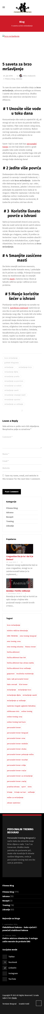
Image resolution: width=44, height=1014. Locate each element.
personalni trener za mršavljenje (20, 776)
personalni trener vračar (16, 771)
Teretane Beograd (9, 1004)
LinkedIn (12, 968)
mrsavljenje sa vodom (12, 386)
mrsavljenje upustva (12, 400)
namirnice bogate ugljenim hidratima (21, 706)
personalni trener (14, 728)
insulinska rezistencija (24, 674)
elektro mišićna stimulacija (17, 631)
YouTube (12, 979)
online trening (26, 711)
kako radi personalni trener (18, 679)
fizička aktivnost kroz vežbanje (19, 668)
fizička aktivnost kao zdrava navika (20, 663)
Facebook (12, 962)
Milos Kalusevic (29, 76)
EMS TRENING (12, 636)
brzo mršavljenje (11, 358)
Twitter (11, 957)
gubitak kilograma (11, 363)
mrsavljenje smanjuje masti (14, 395)
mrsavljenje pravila (11, 377)
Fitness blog (10, 79)
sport (23, 787)
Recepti (9, 517)
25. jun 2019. (8, 76)
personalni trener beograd (17, 733)
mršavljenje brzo (25, 367)
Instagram (13, 973)
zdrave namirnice (13, 803)
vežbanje (31, 792)
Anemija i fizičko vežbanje (18, 591)
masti (12, 279)
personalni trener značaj (16, 781)
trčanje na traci (20, 792)
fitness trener (30, 647)
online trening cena (14, 717)
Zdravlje (10, 526)
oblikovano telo (13, 711)
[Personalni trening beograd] (22, 7)
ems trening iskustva (15, 647)
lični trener (23, 684)
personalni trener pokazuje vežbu (20, 754)
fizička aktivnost (13, 652)
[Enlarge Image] (22, 44)
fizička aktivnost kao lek (16, 658)
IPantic (14, 998)
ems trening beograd (28, 636)
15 (22, 562)
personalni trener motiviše (17, 744)
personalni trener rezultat (17, 760)
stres (30, 787)
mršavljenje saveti (11, 390)
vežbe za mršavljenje (15, 798)
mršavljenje (8, 367)
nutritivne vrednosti (19, 308)
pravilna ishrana (13, 787)
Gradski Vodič (24, 1004)
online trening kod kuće (16, 722)
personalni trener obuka (16, 749)
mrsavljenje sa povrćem (13, 381)
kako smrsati (12, 684)
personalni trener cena (16, 738)
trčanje (9, 792)
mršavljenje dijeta (11, 372)
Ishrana (19, 79)
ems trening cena (14, 641)
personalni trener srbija (16, 765)
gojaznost (10, 674)
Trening (10, 521)
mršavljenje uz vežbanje (13, 404)
